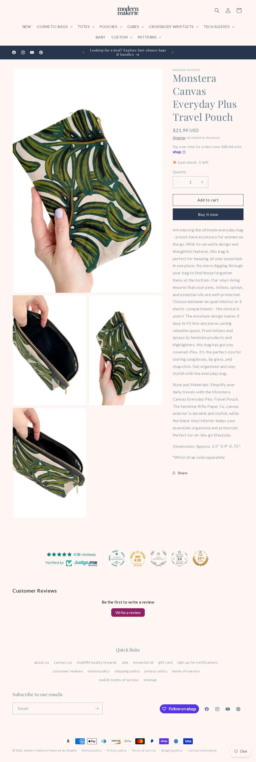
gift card (165, 662)
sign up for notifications (197, 662)
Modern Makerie (36, 750)
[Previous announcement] (83, 52)
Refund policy (92, 750)
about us (41, 662)
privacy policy (155, 671)
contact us (63, 662)
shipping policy (127, 671)
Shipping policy (172, 750)
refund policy (99, 671)
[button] (54, 26)
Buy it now (208, 214)
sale (125, 662)
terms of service (186, 671)
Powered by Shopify (63, 750)
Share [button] (183, 473)
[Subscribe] (96, 708)
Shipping (179, 138)
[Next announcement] (172, 52)
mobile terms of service (119, 680)
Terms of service (144, 750)
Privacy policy (117, 750)
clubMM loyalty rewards (97, 662)
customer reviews (68, 671)
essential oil (143, 662)
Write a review (128, 612)
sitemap (150, 680)
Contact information (202, 750)
